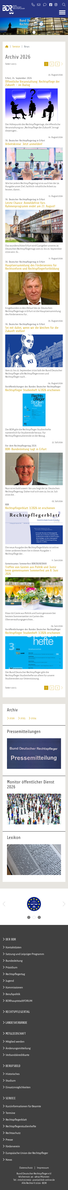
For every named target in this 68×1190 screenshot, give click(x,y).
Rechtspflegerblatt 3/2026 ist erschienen (30, 508)
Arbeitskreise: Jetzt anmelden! (23, 144)
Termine (10, 1112)
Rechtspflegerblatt (16, 1119)
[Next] (63, 904)
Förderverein (13, 1146)
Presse (9, 1139)
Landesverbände (16, 1022)
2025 (22, 718)
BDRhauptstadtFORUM (19, 1000)
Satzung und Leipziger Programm (25, 954)
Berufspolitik (13, 994)
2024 (33, 718)
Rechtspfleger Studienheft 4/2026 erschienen (32, 390)
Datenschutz (26, 1167)
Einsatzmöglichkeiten (18, 1087)
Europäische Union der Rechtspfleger (27, 1153)
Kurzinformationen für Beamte (23, 1106)
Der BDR (11, 939)
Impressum (43, 1167)
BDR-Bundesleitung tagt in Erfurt (26, 449)
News (9, 1159)
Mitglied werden (15, 1041)
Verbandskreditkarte (17, 1054)
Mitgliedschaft (16, 1033)
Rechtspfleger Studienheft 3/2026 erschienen (32, 633)
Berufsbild (13, 1066)
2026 (12, 718)
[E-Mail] (39, 5)
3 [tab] (39, 32)
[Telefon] (33, 5)
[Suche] (63, 5)
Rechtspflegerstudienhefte (21, 1126)
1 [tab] (28, 32)
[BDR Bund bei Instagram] (56, 5)
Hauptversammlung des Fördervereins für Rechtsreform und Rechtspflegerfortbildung (32, 267)
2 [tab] (34, 32)
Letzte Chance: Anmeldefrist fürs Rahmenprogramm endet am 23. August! (30, 204)
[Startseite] (6, 46)
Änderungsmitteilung (18, 1048)
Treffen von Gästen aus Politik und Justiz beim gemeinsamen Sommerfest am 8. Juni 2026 (31, 570)
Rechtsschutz (13, 1132)
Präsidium (11, 967)
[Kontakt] (45, 5)
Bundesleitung (14, 960)
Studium (11, 1080)
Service (16, 46)
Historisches (13, 1073)
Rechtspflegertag (15, 974)
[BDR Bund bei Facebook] (50, 5)
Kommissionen (14, 987)
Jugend (10, 980)
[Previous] (4, 904)
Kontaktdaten (13, 947)
